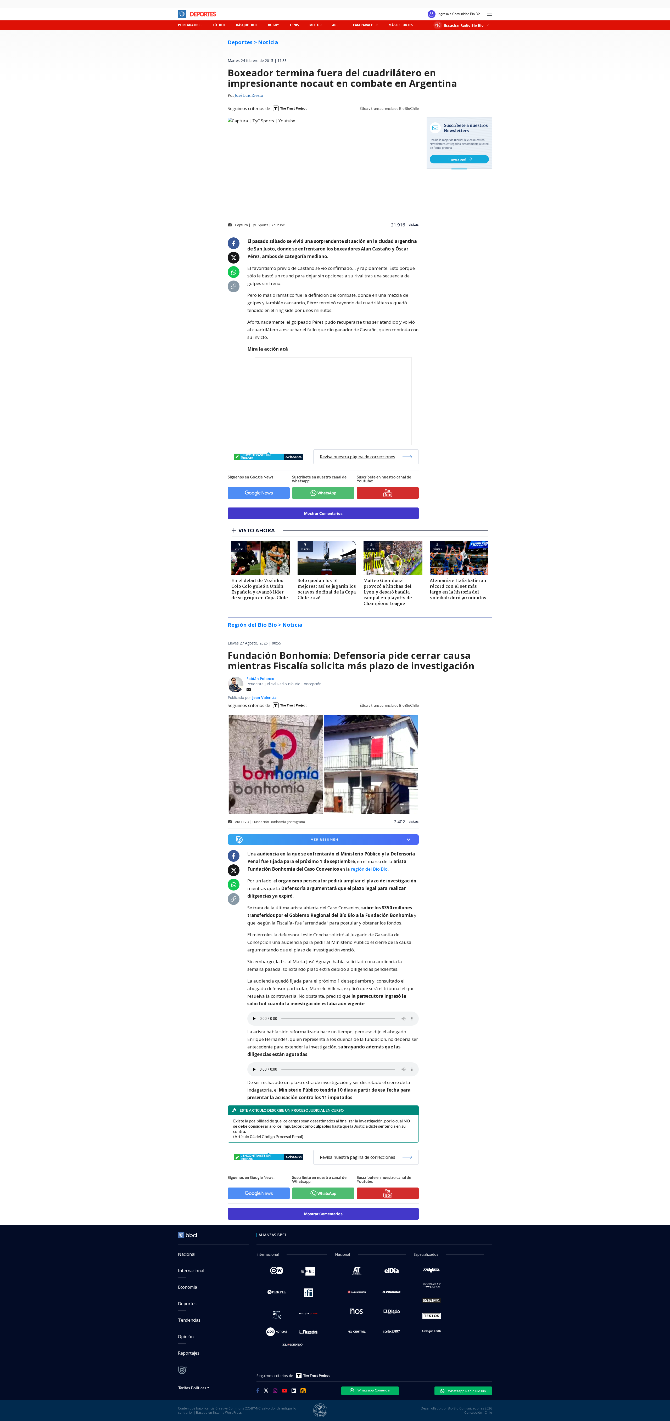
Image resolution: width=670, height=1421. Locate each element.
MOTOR (315, 25)
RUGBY (273, 25)
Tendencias (189, 1320)
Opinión (186, 1336)
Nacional (186, 1254)
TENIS (294, 25)
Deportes (187, 1303)
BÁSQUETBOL (247, 25)
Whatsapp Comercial (373, 1390)
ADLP (336, 25)
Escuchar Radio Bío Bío (463, 25)
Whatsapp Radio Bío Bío (466, 1391)
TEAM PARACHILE (364, 25)
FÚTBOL (219, 25)
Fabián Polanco (260, 678)
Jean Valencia (264, 697)
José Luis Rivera (249, 96)
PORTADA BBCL (190, 25)
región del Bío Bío (369, 869)
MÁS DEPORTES (401, 25)
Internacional (191, 1271)
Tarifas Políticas (192, 1387)
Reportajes (188, 1353)
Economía (187, 1287)
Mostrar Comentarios (323, 513)
